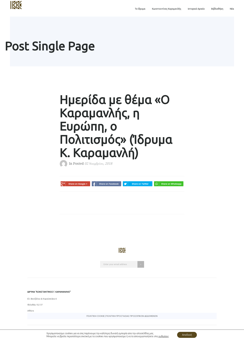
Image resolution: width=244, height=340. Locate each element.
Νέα (232, 8)
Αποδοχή (187, 335)
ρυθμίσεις (164, 336)
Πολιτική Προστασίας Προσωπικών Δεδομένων (132, 316)
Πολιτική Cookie (95, 316)
